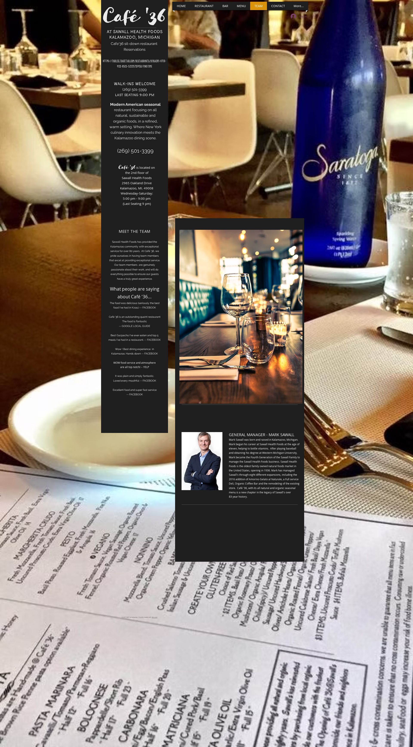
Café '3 (130, 15)
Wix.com (154, 617)
